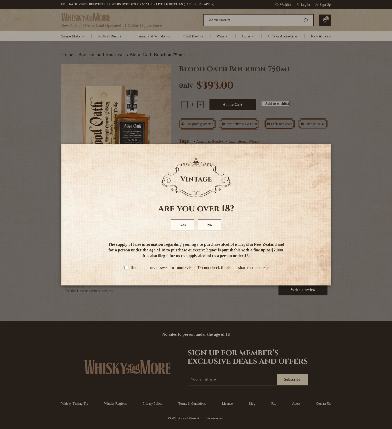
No (209, 225)
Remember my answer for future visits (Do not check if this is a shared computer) (199, 267)
